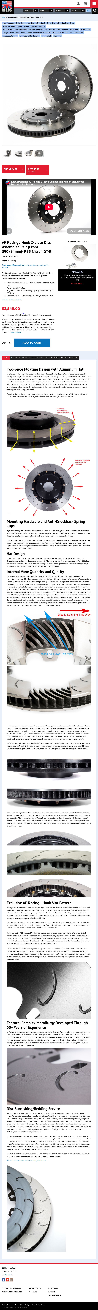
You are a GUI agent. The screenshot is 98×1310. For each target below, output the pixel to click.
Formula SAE (46, 36)
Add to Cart (32, 342)
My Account (53, 1288)
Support (51, 1292)
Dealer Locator (54, 1295)
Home (3, 17)
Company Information (11, 1288)
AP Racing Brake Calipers (12, 26)
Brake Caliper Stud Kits (25, 23)
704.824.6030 (8, 1275)
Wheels (69, 33)
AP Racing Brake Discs (65, 23)
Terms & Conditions (38, 1305)
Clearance (57, 36)
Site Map (14, 1305)
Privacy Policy (24, 1305)
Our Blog (33, 1292)
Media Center (35, 1288)
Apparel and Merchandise (29, 36)
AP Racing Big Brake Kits (45, 23)
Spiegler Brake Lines (11, 33)
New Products (8, 23)
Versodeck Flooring (10, 36)
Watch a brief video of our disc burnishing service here (26, 1161)
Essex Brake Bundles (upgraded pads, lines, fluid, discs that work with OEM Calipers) (35, 29)
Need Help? (33, 170)
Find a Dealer (10, 169)
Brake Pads (74, 29)
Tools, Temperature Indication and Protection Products (42, 33)
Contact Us (5, 1305)
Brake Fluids (85, 29)
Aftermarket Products (12, 1292)
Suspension (78, 33)
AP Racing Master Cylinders (34, 26)
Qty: (4, 342)
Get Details (77, 283)
